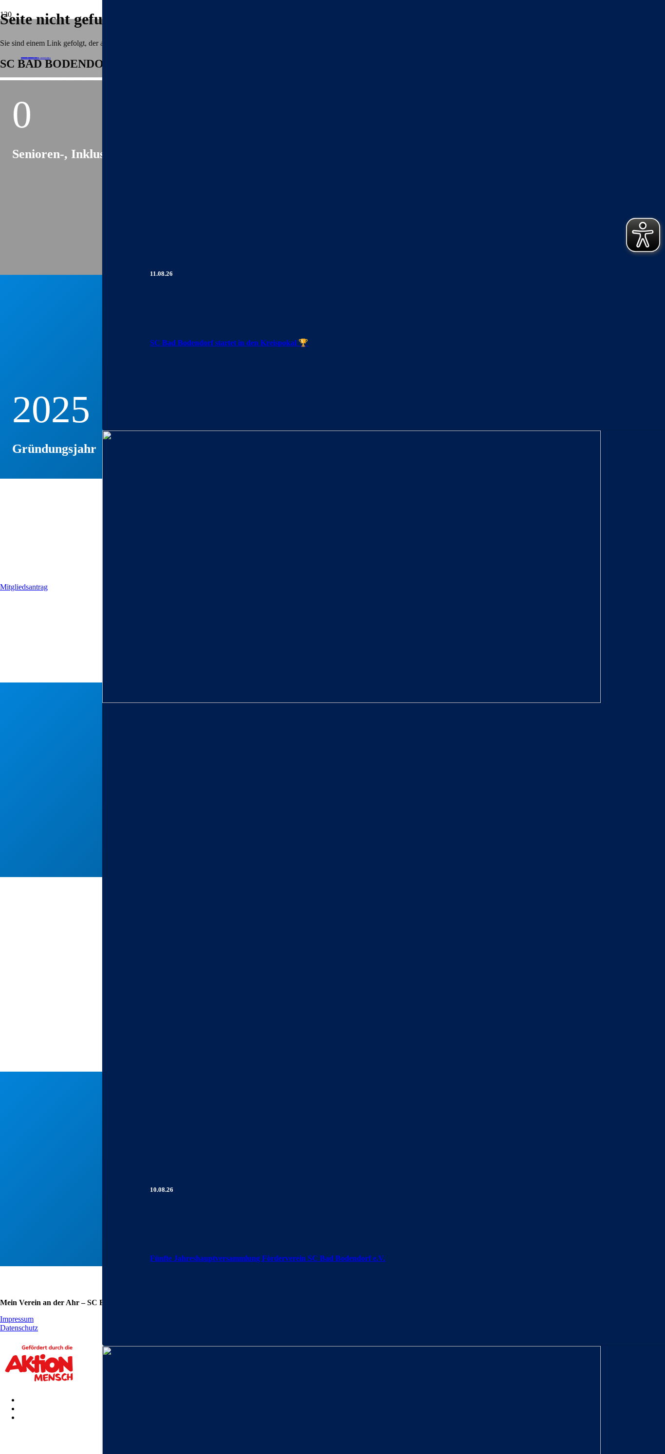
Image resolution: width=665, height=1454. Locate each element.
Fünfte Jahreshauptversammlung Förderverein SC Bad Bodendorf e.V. (267, 1258)
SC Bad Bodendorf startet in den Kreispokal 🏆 (229, 343)
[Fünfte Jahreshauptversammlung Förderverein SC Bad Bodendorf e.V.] (351, 700)
